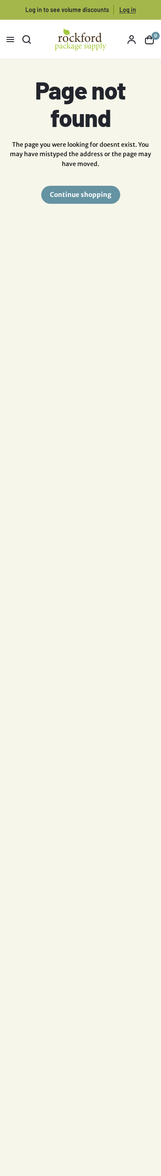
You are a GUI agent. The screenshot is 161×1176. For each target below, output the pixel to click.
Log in (127, 9)
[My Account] (131, 39)
